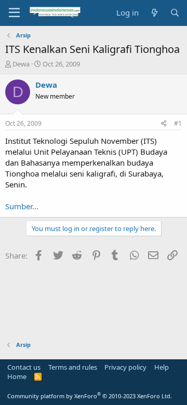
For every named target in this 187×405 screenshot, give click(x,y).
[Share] (163, 124)
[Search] (175, 12)
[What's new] (154, 12)
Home (16, 376)
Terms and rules (72, 367)
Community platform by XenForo (89, 396)
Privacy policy (125, 367)
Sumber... (21, 206)
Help (161, 367)
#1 (178, 123)
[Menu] (14, 13)
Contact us (24, 367)
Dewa (21, 64)
